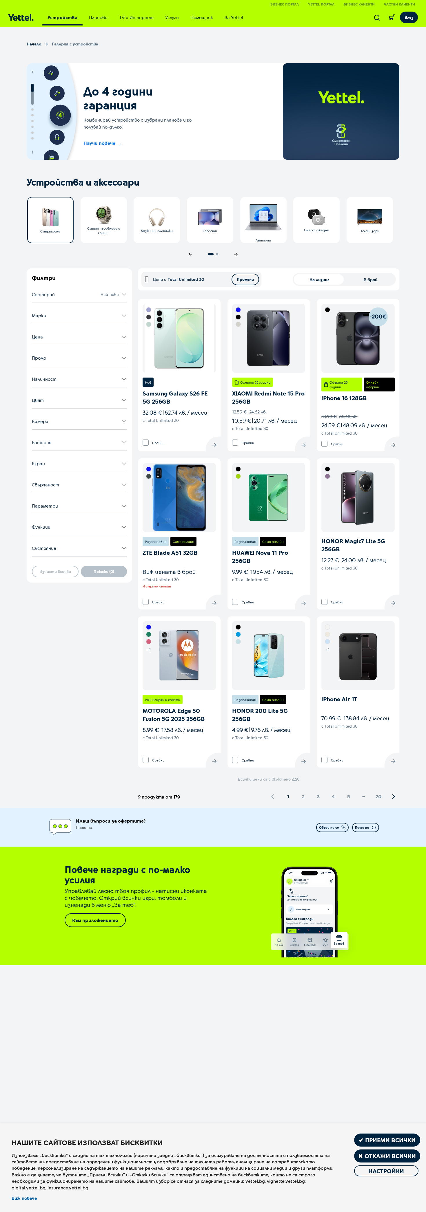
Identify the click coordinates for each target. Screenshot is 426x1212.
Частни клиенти (399, 4)
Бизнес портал (284, 4)
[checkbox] (146, 443)
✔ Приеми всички (387, 1139)
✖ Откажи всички (387, 1155)
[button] (79, 294)
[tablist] (145, 17)
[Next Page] (393, 796)
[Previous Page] (273, 796)
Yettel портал (321, 4)
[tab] (62, 17)
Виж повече (24, 1198)
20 (378, 796)
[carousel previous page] (190, 254)
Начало (34, 43)
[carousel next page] (236, 254)
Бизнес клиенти (359, 4)
